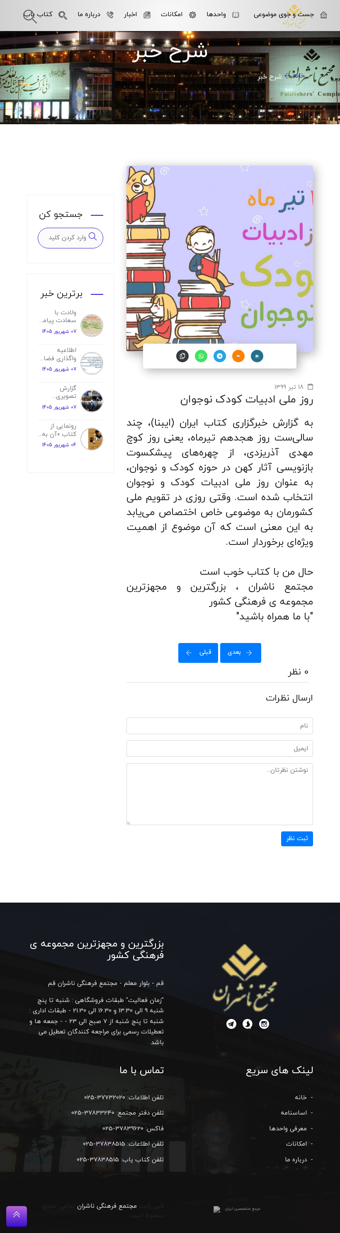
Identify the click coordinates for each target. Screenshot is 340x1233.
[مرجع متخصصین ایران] (217, 1209)
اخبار (130, 14)
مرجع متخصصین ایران (242, 1208)
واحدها (216, 14)
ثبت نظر (297, 838)
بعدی (234, 652)
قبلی (204, 652)
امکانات (172, 14)
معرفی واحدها (288, 1129)
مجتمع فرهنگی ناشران (107, 1206)
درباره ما (89, 14)
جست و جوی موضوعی (284, 14)
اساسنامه (294, 1113)
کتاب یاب (38, 14)
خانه (299, 75)
